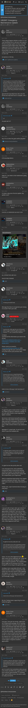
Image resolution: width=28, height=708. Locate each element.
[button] (2, 2)
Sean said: (5, 593)
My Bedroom (14, 170)
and (7, 98)
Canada (12, 133)
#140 (25, 655)
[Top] (9, 700)
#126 (25, 173)
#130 (25, 273)
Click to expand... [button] (14, 384)
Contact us (3, 697)
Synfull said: (6, 448)
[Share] (23, 38)
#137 (25, 536)
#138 (25, 590)
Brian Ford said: (6, 115)
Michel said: (6, 539)
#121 (25, 38)
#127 (25, 191)
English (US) (16, 695)
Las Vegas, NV (14, 270)
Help (2, 700)
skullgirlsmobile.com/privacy (13, 13)
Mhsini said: (6, 299)
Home (6, 700)
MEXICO (12, 207)
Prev (13, 680)
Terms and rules (12, 697)
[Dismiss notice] (25, 6)
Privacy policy (20, 697)
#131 (25, 297)
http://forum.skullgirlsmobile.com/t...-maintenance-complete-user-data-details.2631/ (11, 341)
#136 (25, 506)
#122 (25, 75)
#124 (25, 136)
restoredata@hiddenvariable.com (11, 348)
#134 (25, 408)
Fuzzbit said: (6, 78)
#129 (25, 227)
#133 (25, 369)
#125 (25, 156)
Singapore (13, 73)
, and (11, 59)
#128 (25, 210)
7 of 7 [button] (18, 680)
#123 (25, 113)
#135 (25, 445)
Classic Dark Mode (5, 695)
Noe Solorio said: (7, 658)
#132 (25, 324)
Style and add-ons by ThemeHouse (11, 706)
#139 (25, 619)
